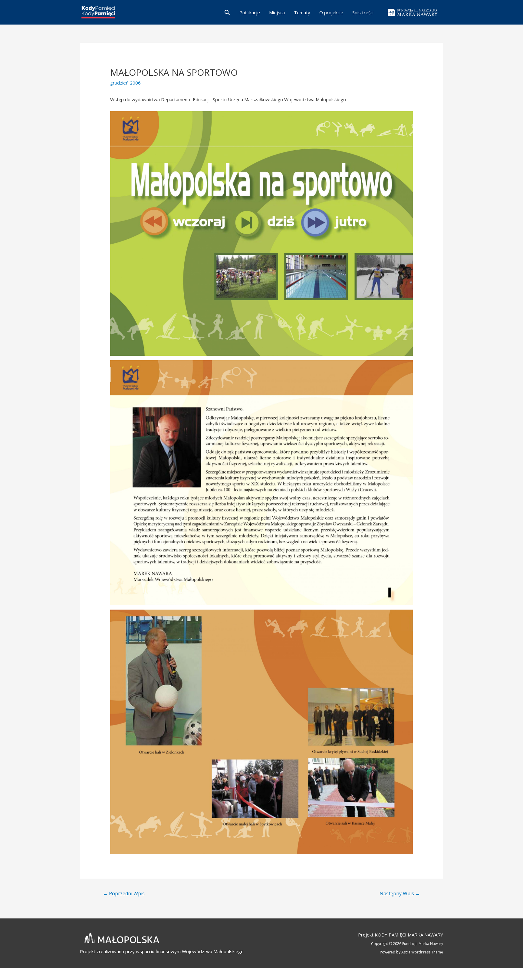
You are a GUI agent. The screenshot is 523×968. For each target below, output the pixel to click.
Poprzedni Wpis (124, 893)
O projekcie (331, 12)
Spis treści (362, 12)
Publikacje (249, 12)
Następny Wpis (400, 893)
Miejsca (277, 12)
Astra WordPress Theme (422, 952)
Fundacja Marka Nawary (422, 943)
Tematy (302, 12)
